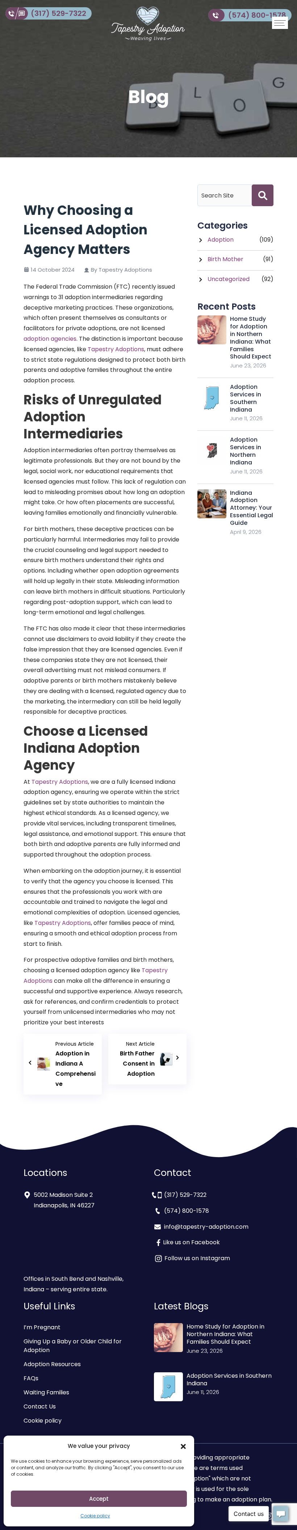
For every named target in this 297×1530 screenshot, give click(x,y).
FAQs (31, 1378)
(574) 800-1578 (257, 15)
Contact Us (40, 1406)
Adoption (221, 239)
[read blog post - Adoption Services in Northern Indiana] (211, 450)
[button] (183, 1446)
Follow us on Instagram (196, 1258)
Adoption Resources (52, 1364)
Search (262, 195)
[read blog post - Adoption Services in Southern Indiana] (211, 398)
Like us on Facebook (191, 1242)
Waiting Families (46, 1392)
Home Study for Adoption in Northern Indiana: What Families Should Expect (250, 338)
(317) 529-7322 (58, 13)
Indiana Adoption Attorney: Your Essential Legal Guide (251, 508)
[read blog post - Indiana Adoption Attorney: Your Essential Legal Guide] (211, 503)
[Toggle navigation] (280, 23)
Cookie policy (95, 1516)
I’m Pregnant (42, 1327)
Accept (99, 1499)
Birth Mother (225, 259)
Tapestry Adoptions (116, 349)
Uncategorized (229, 279)
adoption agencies (50, 339)
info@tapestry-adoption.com (206, 1227)
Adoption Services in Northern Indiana (245, 450)
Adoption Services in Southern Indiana (245, 398)
